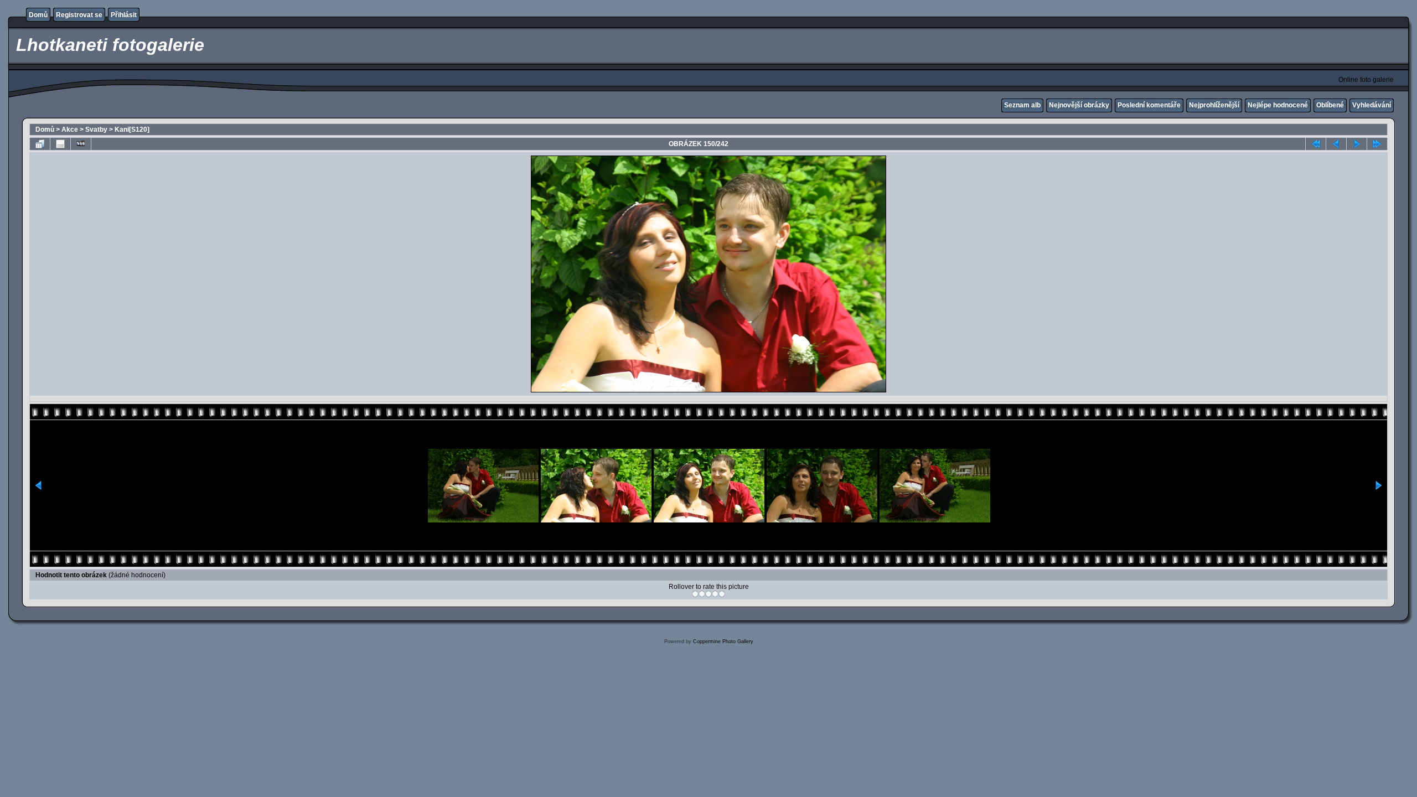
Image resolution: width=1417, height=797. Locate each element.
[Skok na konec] (1377, 144)
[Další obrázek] (1357, 144)
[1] (695, 594)
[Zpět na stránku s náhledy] (40, 144)
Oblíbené (1330, 105)
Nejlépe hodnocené (1278, 105)
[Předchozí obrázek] (1336, 144)
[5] (721, 594)
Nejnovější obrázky (1079, 105)
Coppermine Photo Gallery (723, 641)
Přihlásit (124, 15)
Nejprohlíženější (1214, 105)
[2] (702, 594)
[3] (708, 594)
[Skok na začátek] (1316, 144)
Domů (38, 15)
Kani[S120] (132, 129)
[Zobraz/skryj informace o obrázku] (60, 144)
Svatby (96, 129)
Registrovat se (79, 15)
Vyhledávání (1371, 105)
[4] (715, 594)
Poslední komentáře (1149, 105)
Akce (69, 129)
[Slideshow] (81, 144)
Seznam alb (1022, 105)
